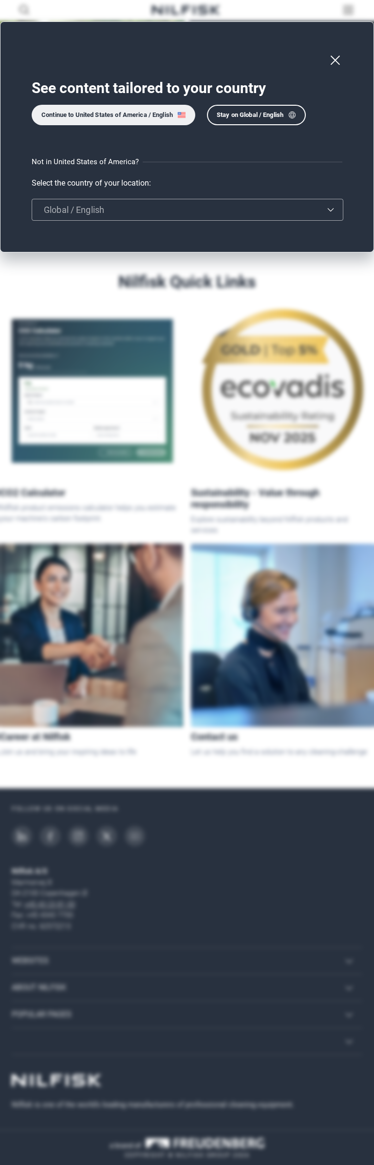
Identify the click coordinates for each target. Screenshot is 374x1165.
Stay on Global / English (250, 114)
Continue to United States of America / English (107, 114)
